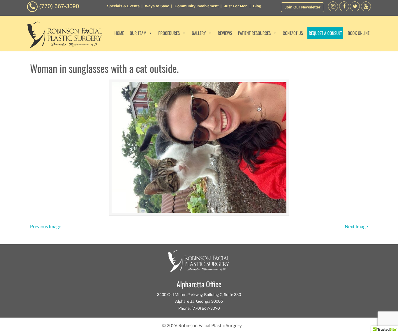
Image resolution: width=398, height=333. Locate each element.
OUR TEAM (138, 33)
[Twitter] (355, 10)
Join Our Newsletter (302, 7)
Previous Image (45, 226)
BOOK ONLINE (358, 33)
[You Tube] (366, 10)
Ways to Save (157, 6)
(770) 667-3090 (59, 6)
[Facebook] (333, 10)
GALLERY (199, 33)
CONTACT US (293, 33)
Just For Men (236, 6)
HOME (119, 33)
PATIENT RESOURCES (254, 33)
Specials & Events (123, 6)
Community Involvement (197, 6)
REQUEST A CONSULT (325, 33)
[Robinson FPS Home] (63, 46)
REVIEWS (225, 33)
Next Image (356, 226)
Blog (257, 6)
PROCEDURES (169, 33)
